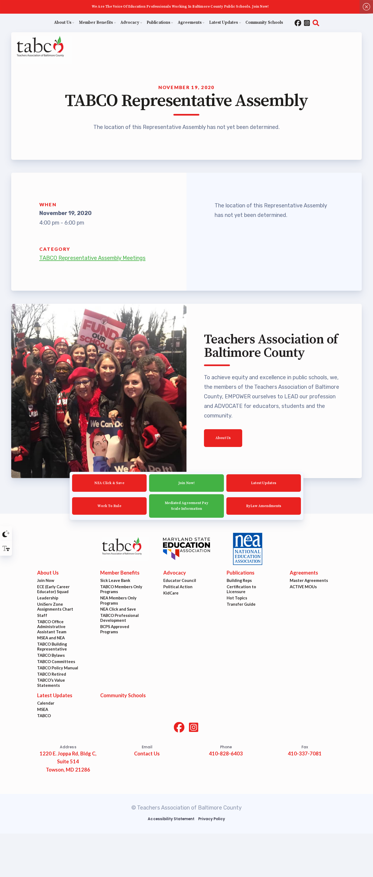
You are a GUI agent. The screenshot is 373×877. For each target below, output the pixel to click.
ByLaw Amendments (263, 506)
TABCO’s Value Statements (51, 683)
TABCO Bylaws (51, 655)
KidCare (171, 593)
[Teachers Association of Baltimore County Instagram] (307, 23)
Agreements (304, 573)
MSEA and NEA (51, 638)
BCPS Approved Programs (114, 629)
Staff (42, 615)
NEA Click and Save (118, 609)
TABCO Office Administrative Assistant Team (51, 626)
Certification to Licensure (241, 589)
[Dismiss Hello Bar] (366, 7)
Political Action (178, 587)
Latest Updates (263, 483)
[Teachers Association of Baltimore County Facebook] (298, 23)
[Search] (316, 23)
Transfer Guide (241, 604)
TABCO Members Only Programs (121, 589)
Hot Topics (237, 598)
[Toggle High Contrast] (6, 533)
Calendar (45, 703)
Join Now (45, 580)
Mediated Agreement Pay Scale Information (186, 506)
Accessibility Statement (171, 819)
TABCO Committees (56, 661)
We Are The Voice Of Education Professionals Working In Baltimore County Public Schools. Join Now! (180, 6)
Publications (240, 573)
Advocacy (175, 573)
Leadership (47, 598)
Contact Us (147, 754)
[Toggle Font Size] (6, 548)
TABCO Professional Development (119, 618)
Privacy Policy (211, 819)
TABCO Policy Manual (57, 668)
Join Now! (186, 483)
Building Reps (239, 580)
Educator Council (180, 580)
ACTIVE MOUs (303, 587)
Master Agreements (309, 580)
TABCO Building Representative (52, 647)
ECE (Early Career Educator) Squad (53, 589)
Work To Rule (109, 506)
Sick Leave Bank (115, 580)
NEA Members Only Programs (118, 600)
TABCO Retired (51, 674)
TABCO (44, 715)
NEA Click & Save (109, 483)
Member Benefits (120, 573)
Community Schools (123, 696)
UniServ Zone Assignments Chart (55, 606)
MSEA (42, 709)
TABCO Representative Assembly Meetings (92, 258)
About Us (223, 438)
